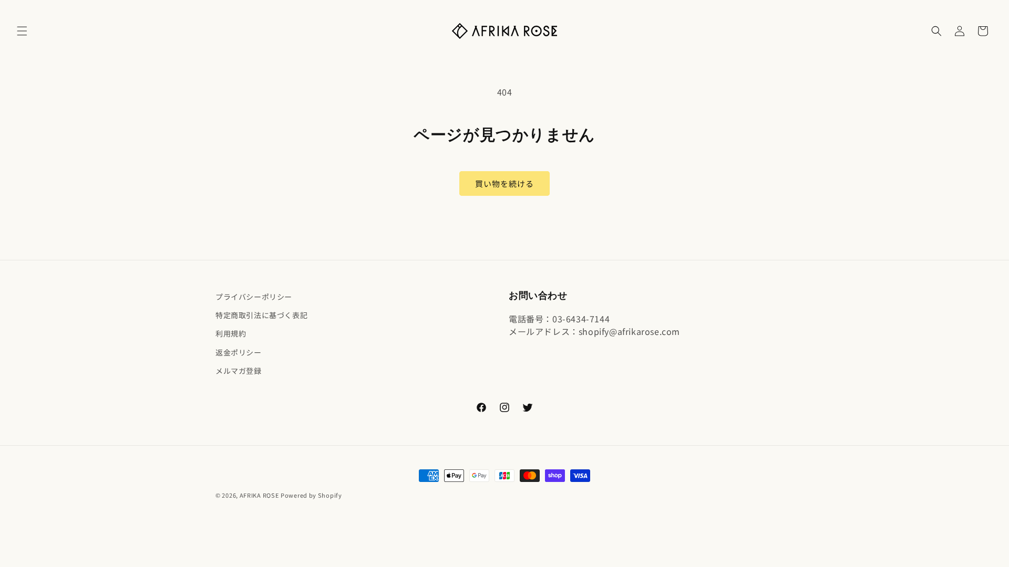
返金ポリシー (238, 352)
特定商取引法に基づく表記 (261, 315)
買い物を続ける (504, 183)
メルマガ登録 (238, 370)
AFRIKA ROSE (259, 495)
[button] (22, 31)
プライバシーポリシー (253, 296)
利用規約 (230, 333)
